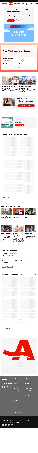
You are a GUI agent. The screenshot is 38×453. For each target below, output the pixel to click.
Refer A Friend (27, 385)
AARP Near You (16, 393)
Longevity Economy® (17, 412)
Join (11, 20)
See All (33, 274)
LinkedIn (12, 267)
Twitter (5, 267)
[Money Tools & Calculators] (18, 211)
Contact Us (27, 378)
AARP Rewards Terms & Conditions (8, 420)
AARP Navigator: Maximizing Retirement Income (6, 217)
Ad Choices (4, 422)
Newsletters (27, 383)
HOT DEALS (6, 328)
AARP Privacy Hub (9, 418)
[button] (33, 3)
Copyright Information (19, 420)
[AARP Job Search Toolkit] (30, 228)
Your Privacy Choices (10, 422)
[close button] (33, 8)
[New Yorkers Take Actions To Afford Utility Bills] (10, 80)
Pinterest (8, 267)
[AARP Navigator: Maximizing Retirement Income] (6, 211)
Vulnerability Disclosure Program (29, 420)
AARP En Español (28, 381)
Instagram (10, 267)
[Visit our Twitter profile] (6, 425)
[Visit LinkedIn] (12, 425)
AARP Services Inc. (28, 397)
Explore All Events (6, 197)
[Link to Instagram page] (9, 425)
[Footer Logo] (7, 379)
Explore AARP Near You (8, 58)
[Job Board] (18, 228)
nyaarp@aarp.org (11, 255)
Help (31, 3)
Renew (19, 20)
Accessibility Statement (24, 418)
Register (23, 3)
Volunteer (15, 383)
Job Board (15, 233)
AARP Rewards (16, 388)
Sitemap (3, 418)
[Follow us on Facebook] (3, 425)
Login (27, 2)
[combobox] (13, 60)
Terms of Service (16, 418)
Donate (15, 381)
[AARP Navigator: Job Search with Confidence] (6, 228)
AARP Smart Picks (17, 390)
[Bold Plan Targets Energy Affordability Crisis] (27, 80)
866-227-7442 (13, 253)
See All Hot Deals (6, 332)
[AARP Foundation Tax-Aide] (30, 211)
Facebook (3, 267)
